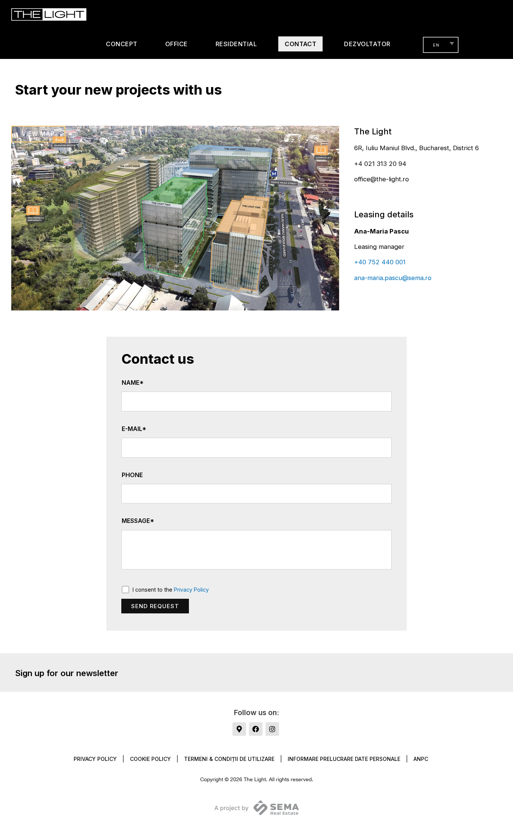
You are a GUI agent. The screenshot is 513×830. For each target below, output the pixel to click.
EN (436, 45)
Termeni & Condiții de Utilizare (229, 759)
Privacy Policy (191, 589)
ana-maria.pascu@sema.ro (393, 278)
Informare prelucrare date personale (344, 759)
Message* (138, 520)
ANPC (420, 759)
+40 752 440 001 (380, 262)
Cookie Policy (150, 759)
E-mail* (134, 428)
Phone (132, 475)
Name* (133, 382)
